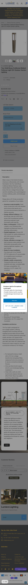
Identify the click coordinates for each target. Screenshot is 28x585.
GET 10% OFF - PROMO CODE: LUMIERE (14, 306)
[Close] (25, 275)
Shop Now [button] (14, 300)
